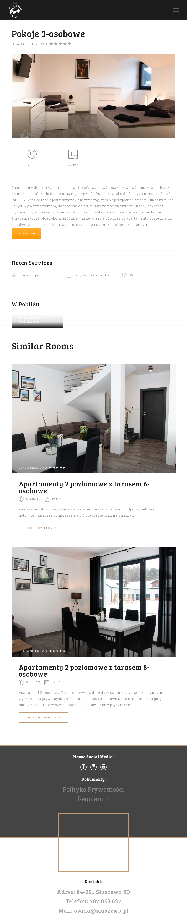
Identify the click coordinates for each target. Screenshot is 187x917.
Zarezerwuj (26, 233)
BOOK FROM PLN (43, 528)
